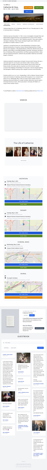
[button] (23, 192)
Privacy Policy (20, 464)
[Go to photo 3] (23, 362)
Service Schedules (28, 24)
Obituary (7, 24)
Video (13, 24)
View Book (26, 315)
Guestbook (39, 24)
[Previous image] (18, 358)
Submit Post (40, 347)
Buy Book (32, 315)
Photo (19, 24)
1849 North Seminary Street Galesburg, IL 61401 (18, 186)
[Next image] (29, 358)
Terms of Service (26, 464)
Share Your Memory (39, 328)
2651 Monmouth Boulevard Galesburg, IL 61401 (18, 280)
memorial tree (19, 90)
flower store (40, 90)
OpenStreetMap (24, 466)
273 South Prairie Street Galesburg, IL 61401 (17, 250)
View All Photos (23, 160)
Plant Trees (23, 204)
